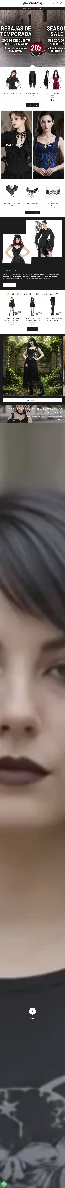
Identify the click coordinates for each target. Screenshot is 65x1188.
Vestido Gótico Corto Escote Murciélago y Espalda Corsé (12, 320)
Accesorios (32, 212)
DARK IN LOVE (16, 145)
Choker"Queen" (32, 203)
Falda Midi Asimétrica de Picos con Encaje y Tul (32, 92)
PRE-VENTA (9, 285)
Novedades (32, 105)
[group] (32, 38)
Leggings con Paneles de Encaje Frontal (53, 319)
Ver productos (32, 400)
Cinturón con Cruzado (11, 203)
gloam (49, 145)
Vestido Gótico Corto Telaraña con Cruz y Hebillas (32, 320)
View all (32, 329)
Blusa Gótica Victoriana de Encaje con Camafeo (12, 92)
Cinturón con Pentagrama (53, 204)
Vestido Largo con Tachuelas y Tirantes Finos (53, 93)
